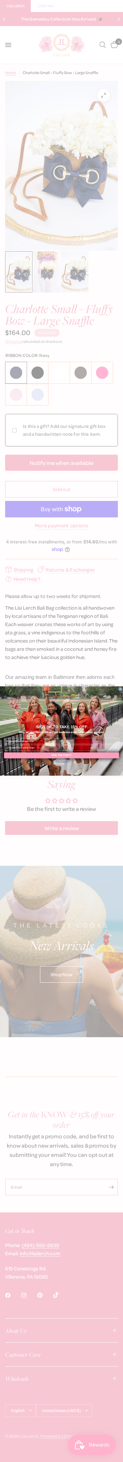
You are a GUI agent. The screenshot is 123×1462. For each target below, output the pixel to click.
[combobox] (60, 748)
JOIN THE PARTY (61, 755)
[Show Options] (116, 748)
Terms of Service (61, 762)
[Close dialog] (120, 689)
